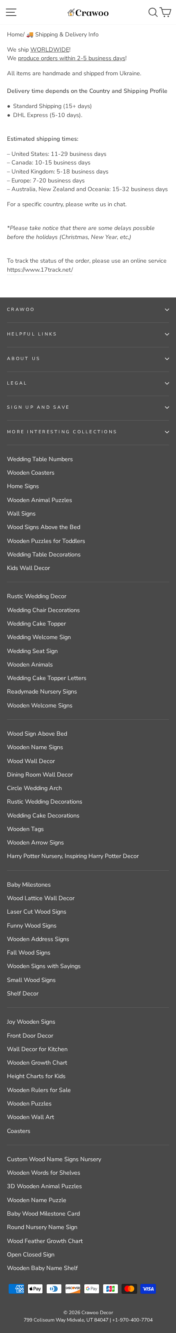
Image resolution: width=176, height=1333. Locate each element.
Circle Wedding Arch (34, 788)
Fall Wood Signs (28, 952)
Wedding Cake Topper (36, 623)
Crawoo (21, 309)
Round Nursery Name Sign (42, 1227)
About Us (24, 359)
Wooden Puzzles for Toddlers (46, 541)
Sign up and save (38, 407)
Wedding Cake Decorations (43, 815)
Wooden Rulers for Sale (39, 1090)
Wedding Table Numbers (40, 459)
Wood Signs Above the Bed (43, 527)
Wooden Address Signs (38, 939)
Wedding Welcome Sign (39, 637)
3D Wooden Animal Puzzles (44, 1186)
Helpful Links (32, 334)
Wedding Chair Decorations (43, 610)
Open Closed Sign (30, 1254)
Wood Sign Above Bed (37, 734)
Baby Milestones (29, 884)
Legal (17, 383)
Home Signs (23, 486)
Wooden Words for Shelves (43, 1173)
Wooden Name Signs (35, 747)
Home (15, 34)
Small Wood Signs (31, 980)
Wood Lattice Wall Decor (40, 898)
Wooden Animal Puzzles (39, 500)
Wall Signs (21, 513)
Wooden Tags (25, 829)
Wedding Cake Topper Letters (46, 678)
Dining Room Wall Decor (40, 774)
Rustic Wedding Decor (36, 596)
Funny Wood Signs (31, 925)
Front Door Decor (30, 1035)
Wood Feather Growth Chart (45, 1241)
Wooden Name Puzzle (36, 1200)
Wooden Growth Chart (37, 1062)
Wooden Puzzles (29, 1103)
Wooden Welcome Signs (39, 705)
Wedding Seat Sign (32, 651)
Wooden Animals (30, 664)
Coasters (18, 1131)
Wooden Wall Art (30, 1117)
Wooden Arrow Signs (35, 842)
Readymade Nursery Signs (42, 691)
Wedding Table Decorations (44, 554)
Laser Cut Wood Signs (36, 911)
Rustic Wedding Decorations (44, 801)
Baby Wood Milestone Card (43, 1213)
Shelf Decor (22, 993)
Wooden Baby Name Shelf (42, 1268)
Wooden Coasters (30, 472)
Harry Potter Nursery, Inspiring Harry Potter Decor (73, 856)
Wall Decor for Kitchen (37, 1049)
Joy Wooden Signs (31, 1022)
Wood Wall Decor (31, 761)
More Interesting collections (62, 432)
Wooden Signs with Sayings (44, 966)
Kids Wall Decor (28, 568)
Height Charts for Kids (36, 1076)
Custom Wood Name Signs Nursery (54, 1159)
